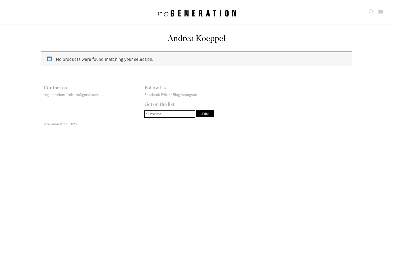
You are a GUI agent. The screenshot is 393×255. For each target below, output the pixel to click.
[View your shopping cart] (380, 11)
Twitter (166, 95)
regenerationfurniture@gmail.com (71, 95)
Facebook (152, 95)
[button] (7, 12)
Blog (176, 95)
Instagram (189, 95)
